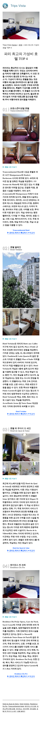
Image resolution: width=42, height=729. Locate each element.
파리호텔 (33, 709)
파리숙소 (19, 709)
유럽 (20, 45)
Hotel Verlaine (24, 704)
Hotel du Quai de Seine (11, 704)
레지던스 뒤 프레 (30, 706)
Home (14, 45)
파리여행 (26, 709)
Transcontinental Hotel (16, 706)
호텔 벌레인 (21, 711)
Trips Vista (18, 6)
